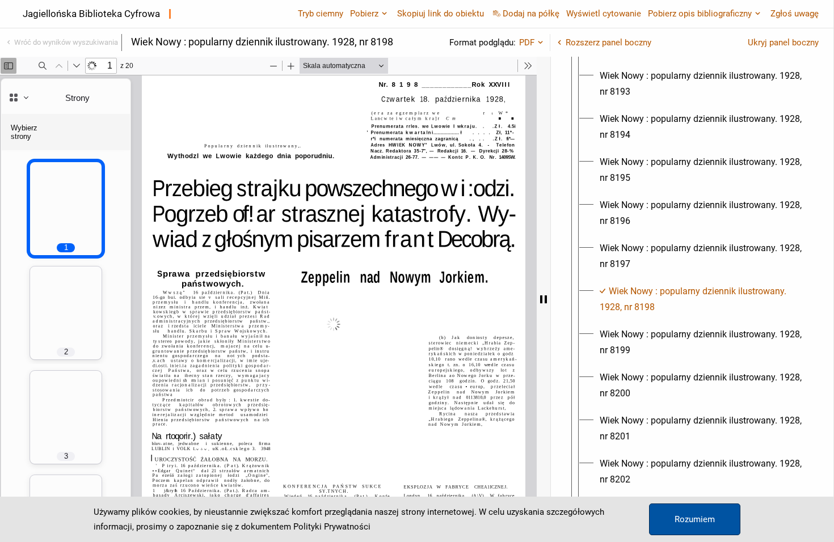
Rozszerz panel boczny (608, 42)
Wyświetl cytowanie (603, 14)
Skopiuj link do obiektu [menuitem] (440, 14)
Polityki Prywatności (331, 527)
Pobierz (364, 14)
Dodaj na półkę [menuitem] (531, 14)
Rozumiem (695, 519)
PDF (526, 42)
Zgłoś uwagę (794, 14)
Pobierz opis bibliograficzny (700, 14)
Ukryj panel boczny (783, 42)
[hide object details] (543, 299)
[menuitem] (702, 84)
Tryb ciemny (320, 14)
